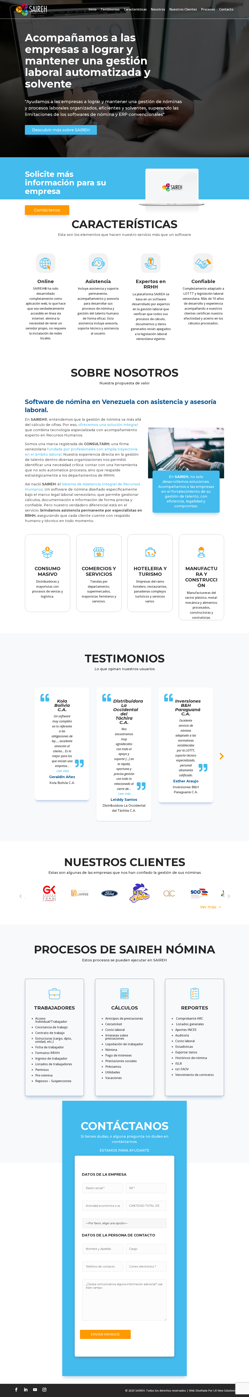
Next (228, 895)
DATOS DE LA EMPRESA (104, 1174)
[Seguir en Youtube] (35, 1390)
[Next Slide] (219, 754)
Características (135, 9)
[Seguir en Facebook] (16, 1390)
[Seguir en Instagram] (44, 1390)
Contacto (226, 9)
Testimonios (110, 9)
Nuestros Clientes (183, 9)
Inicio (92, 9)
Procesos (208, 9)
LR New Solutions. (225, 1390)
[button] (62, 771)
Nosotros (158, 9)
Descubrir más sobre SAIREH (61, 130)
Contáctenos (47, 210)
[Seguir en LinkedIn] (26, 1390)
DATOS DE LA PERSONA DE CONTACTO (118, 1235)
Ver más (208, 907)
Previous (20, 895)
